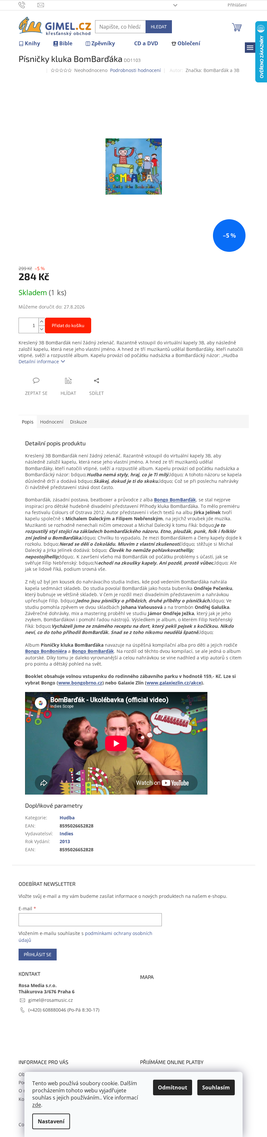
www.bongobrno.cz (80, 683)
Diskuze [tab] (78, 422)
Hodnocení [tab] (51, 422)
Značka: (212, 70)
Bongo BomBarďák (175, 500)
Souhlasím (216, 1087)
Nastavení (51, 1121)
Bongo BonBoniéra (46, 651)
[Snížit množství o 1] (41, 329)
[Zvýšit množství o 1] (41, 321)
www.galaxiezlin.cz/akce (174, 683)
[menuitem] (29, 43)
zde (36, 1104)
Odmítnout (172, 1087)
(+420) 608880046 (47, 1010)
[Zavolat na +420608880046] (28, 4)
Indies (66, 833)
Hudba (67, 817)
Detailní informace (39, 361)
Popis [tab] (28, 422)
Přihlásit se (37, 954)
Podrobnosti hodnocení (135, 70)
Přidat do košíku (68, 325)
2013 (65, 841)
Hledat (159, 26)
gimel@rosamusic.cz (50, 1000)
